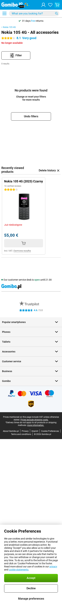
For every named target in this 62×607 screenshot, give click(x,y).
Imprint (35, 431)
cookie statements (18, 569)
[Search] (56, 13)
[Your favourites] (50, 5)
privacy (53, 566)
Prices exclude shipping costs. (34, 420)
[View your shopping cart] (57, 5)
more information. (35, 425)
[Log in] (43, 5)
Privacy (25, 431)
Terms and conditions (21, 434)
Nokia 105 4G (9, 27)
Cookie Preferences (50, 431)
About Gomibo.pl (11, 431)
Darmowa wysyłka (22, 251)
